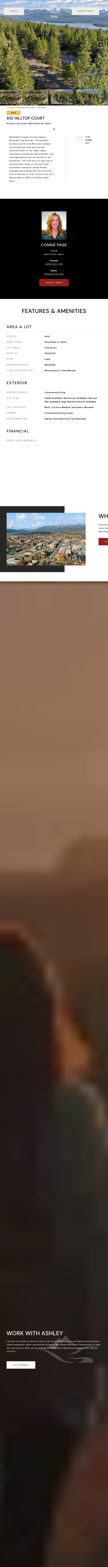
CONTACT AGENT (54, 282)
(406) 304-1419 (54, 264)
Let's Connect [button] (21, 1365)
